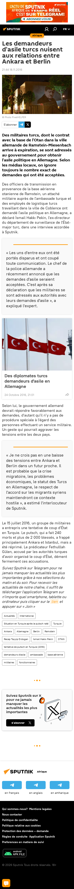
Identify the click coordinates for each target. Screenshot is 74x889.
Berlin (36, 631)
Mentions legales (40, 809)
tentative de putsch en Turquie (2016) (24, 646)
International (27, 615)
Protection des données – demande (25, 831)
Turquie (57, 623)
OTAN (61, 639)
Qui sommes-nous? (15, 809)
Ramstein (50, 631)
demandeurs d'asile (14, 654)
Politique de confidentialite (20, 820)
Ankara (8, 631)
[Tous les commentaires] (6, 883)
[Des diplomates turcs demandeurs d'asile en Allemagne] (37, 344)
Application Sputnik (42, 836)
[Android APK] (15, 853)
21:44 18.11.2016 (12, 69)
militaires (9, 662)
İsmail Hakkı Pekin (43, 639)
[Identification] (47, 29)
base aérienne (55, 654)
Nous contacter (12, 814)
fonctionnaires (27, 662)
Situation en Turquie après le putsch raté (26, 623)
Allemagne (22, 631)
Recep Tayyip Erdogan (16, 639)
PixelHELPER (19, 117)
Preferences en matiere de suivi (23, 842)
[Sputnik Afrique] (12, 30)
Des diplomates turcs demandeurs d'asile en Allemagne (27, 381)
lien (54, 601)
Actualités (9, 615)
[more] (67, 394)
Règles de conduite (15, 836)
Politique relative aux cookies (21, 825)
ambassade (36, 654)
